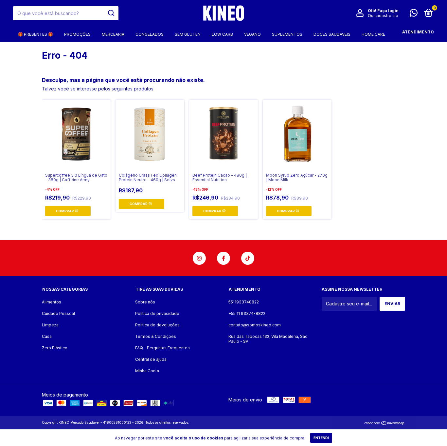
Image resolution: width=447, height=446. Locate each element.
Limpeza (50, 324)
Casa (47, 336)
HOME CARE (373, 34)
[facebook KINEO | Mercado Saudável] (223, 258)
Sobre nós (145, 302)
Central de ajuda (151, 359)
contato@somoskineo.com (254, 324)
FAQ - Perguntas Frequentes (162, 347)
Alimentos (51, 302)
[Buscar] (110, 13)
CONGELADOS (149, 34)
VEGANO (252, 34)
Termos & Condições (155, 336)
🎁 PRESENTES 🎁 (35, 34)
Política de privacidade (157, 313)
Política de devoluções (157, 324)
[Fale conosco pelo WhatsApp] (413, 14)
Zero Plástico (54, 347)
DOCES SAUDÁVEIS (331, 34)
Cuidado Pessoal (58, 313)
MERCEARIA (113, 34)
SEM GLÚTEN (188, 34)
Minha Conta (147, 370)
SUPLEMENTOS (287, 34)
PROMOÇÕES (77, 34)
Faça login (388, 10)
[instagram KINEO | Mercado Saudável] (199, 258)
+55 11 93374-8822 (246, 313)
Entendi (321, 438)
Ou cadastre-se (383, 15)
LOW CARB (222, 34)
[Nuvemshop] (384, 423)
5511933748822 (243, 302)
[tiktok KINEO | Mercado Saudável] (247, 258)
